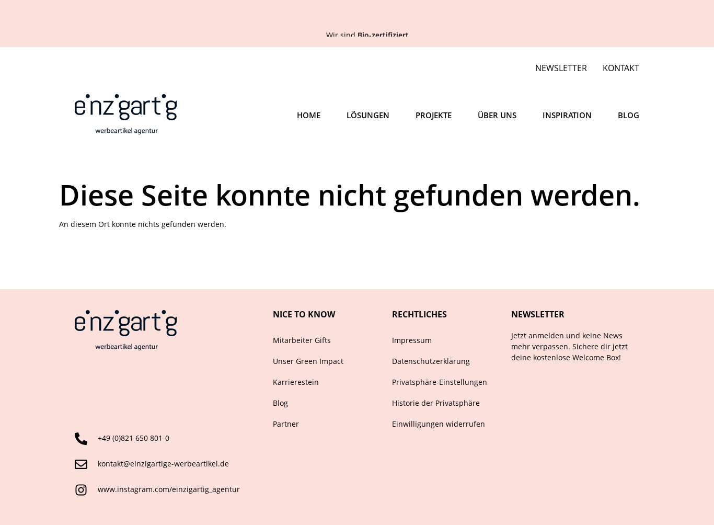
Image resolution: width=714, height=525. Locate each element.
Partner (286, 424)
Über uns (497, 115)
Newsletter (561, 68)
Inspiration (567, 115)
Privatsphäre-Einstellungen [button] (439, 382)
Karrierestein (296, 382)
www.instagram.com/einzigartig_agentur (169, 489)
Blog (628, 115)
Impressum (412, 340)
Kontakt (621, 68)
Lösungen (368, 115)
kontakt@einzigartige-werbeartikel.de (163, 464)
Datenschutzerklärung (431, 361)
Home (308, 115)
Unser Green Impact (308, 361)
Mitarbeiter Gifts (302, 340)
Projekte (434, 115)
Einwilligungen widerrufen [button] (438, 424)
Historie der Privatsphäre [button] (436, 403)
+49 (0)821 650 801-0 (133, 438)
